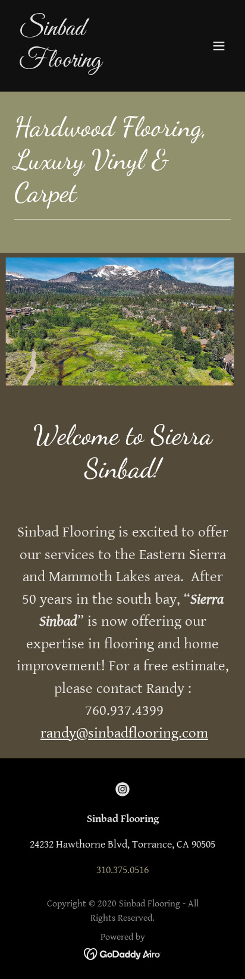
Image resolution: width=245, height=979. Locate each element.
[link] (90, 63)
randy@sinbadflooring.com (124, 733)
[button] (219, 46)
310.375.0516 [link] (122, 870)
